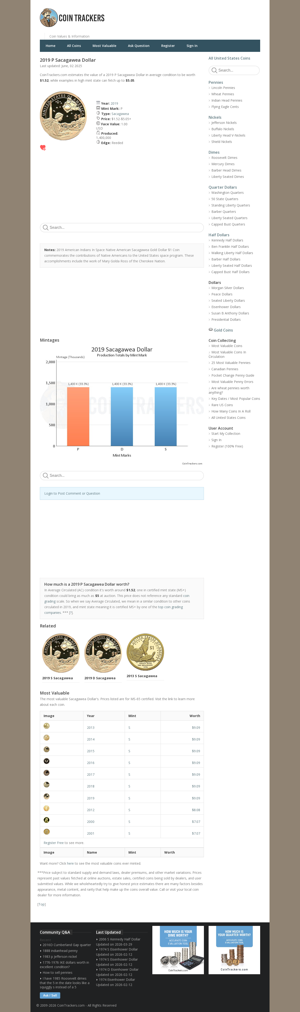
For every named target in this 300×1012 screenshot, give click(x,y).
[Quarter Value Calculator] (234, 950)
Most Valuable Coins (226, 346)
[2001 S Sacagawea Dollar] (62, 832)
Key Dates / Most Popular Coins (235, 398)
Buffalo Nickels (222, 129)
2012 (90, 810)
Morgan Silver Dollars (227, 288)
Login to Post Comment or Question (72, 493)
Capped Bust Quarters (228, 224)
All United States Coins (229, 58)
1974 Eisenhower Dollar (117, 979)
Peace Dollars (221, 294)
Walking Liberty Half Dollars (232, 253)
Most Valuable (104, 45)
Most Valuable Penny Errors (232, 381)
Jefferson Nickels (224, 122)
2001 (90, 833)
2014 (90, 739)
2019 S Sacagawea (57, 678)
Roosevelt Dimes (224, 157)
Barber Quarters (223, 211)
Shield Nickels (221, 141)
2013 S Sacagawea (142, 676)
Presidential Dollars (226, 319)
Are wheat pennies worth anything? (229, 390)
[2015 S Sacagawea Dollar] (62, 749)
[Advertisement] (207, 14)
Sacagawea (120, 113)
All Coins (74, 45)
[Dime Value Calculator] (178, 950)
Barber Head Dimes (226, 170)
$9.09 (196, 727)
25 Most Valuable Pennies (231, 362)
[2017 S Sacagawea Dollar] (62, 773)
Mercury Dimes (223, 164)
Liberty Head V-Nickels (228, 135)
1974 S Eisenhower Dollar (118, 949)
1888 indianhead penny (60, 950)
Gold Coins (223, 330)
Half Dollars (219, 234)
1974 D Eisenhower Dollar (119, 969)
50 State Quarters (224, 199)
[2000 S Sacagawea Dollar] (62, 820)
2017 (90, 774)
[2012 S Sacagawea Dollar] (62, 808)
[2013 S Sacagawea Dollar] (62, 726)
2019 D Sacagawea (100, 678)
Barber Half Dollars (225, 259)
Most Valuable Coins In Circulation (227, 354)
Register (168, 45)
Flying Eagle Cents (225, 106)
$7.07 (196, 821)
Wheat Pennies (222, 94)
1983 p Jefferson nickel (60, 956)
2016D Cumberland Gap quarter (67, 945)
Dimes (214, 152)
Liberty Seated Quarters (229, 218)
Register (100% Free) (227, 446)
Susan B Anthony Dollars (230, 313)
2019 (114, 103)
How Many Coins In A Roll (231, 411)
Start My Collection (225, 433)
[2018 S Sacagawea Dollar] (62, 784)
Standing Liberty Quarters (230, 205)
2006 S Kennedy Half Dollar (119, 939)
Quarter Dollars (223, 187)
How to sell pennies (57, 972)
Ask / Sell (50, 995)
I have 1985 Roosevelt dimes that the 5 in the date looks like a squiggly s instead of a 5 (65, 982)
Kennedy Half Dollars (227, 240)
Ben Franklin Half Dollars (230, 246)
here (70, 863)
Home (50, 45)
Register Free (54, 842)
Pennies (216, 82)
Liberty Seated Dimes (227, 176)
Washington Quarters (227, 192)
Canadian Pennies (224, 369)
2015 (90, 751)
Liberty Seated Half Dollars (231, 265)
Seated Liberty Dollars (228, 300)
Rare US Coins (222, 405)
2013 (90, 727)
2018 (90, 786)
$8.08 (196, 810)
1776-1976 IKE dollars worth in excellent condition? (64, 964)
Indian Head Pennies (226, 100)
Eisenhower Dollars (226, 307)
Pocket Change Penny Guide (232, 375)
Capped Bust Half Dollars (230, 272)
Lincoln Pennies (223, 87)
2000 (90, 821)
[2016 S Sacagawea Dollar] (62, 761)
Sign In (192, 45)
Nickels (215, 117)
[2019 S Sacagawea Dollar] (62, 796)
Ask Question (139, 45)
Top (41, 904)
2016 (90, 762)
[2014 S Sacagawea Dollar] (62, 738)
